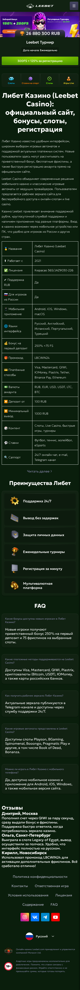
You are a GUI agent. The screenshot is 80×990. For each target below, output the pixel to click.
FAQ (54, 904)
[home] (40, 5)
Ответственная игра (52, 886)
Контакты (20, 886)
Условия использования (28, 895)
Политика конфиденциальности (40, 876)
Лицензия (63, 895)
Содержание (33, 904)
